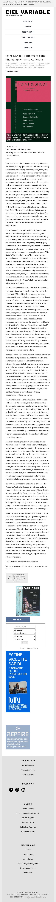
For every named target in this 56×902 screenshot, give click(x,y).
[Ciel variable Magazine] (28, 16)
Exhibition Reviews (28, 827)
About (28, 26)
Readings (8, 65)
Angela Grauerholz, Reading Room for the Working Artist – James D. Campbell (17, 578)
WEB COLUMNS (28, 37)
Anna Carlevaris (24, 65)
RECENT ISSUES (28, 32)
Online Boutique (28, 770)
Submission (28, 854)
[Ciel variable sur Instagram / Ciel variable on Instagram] (17, 791)
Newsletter (28, 872)
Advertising (28, 859)
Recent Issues (28, 765)
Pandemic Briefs (28, 831)
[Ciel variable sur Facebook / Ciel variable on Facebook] (11, 791)
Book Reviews (45, 64)
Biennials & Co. (28, 822)
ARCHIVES (28, 42)
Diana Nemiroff (40, 65)
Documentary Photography (28, 813)
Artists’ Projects (28, 817)
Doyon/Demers (10, 67)
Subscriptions (28, 774)
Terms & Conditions (28, 868)
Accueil (5, 2)
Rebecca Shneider (38, 67)
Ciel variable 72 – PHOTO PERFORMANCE (28, 2)
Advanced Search (32, 648)
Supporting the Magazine (28, 863)
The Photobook (28, 808)
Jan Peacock (19, 67)
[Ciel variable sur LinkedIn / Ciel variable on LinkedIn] (23, 791)
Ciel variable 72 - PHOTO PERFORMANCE (23, 64)
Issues (11, 2)
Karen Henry (28, 67)
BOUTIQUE (27, 21)
